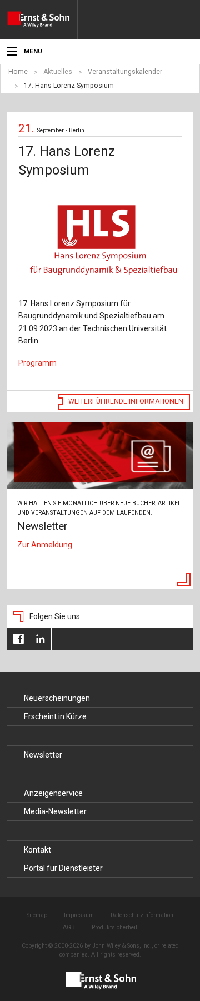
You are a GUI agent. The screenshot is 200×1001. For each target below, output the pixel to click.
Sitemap (37, 915)
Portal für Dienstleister (63, 868)
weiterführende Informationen (125, 401)
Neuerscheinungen (57, 698)
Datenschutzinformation (142, 915)
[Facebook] (18, 639)
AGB (69, 927)
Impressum (79, 915)
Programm (37, 362)
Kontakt (37, 849)
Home (18, 72)
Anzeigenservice (53, 793)
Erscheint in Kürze (55, 716)
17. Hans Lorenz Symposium (69, 85)
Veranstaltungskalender (125, 72)
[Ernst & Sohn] (42, 19)
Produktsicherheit (114, 927)
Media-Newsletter (55, 811)
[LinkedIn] (40, 639)
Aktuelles (57, 72)
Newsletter (43, 754)
